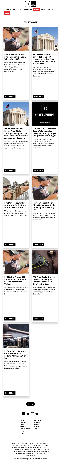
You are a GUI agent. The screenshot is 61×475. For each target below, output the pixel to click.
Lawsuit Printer (25, 10)
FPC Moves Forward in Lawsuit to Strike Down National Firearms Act (15, 205)
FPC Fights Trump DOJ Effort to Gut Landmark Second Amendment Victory (15, 280)
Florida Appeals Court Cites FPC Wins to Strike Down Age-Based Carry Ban (44, 206)
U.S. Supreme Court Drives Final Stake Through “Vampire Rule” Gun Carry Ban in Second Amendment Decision (16, 133)
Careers (22, 420)
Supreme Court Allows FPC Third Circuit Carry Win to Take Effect (15, 56)
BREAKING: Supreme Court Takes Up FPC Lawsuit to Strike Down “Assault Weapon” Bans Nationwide (44, 59)
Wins (43, 10)
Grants (22, 432)
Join (7, 13)
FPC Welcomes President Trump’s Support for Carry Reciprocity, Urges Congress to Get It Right (44, 132)
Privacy (36, 426)
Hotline (22, 434)
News (36, 10)
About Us (52, 10)
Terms (36, 428)
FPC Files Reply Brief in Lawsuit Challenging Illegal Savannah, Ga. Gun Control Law (44, 280)
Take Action (10, 10)
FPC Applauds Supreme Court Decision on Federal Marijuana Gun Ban (15, 354)
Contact (36, 424)
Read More (10, 96)
